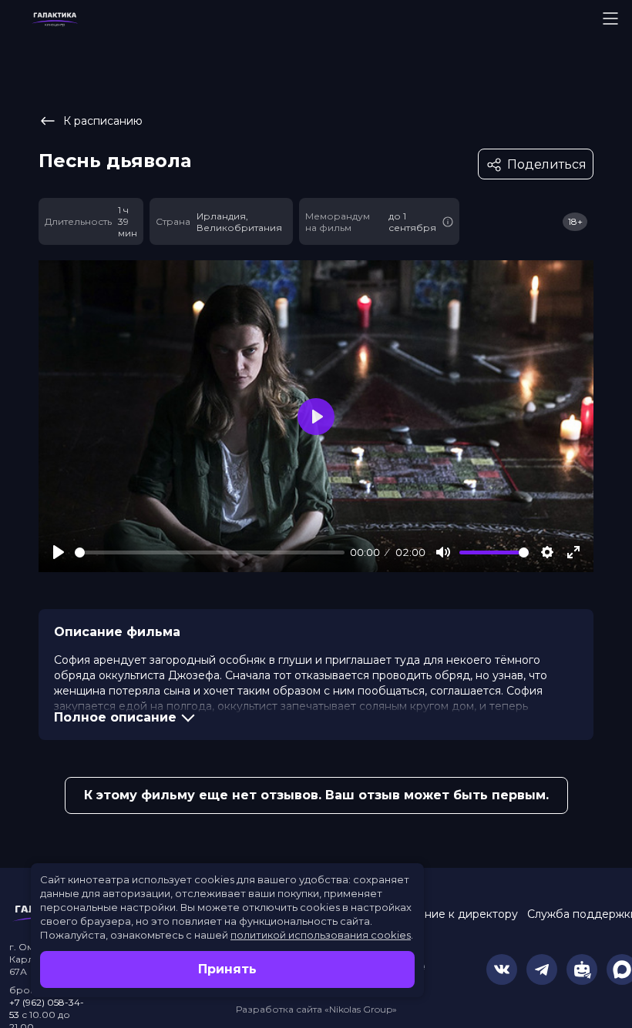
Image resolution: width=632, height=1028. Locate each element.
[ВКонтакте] (501, 969)
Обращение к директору (448, 914)
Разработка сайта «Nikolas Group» (316, 1009)
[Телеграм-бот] (581, 969)
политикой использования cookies (320, 935)
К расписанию (103, 121)
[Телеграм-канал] (541, 969)
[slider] (210, 552)
